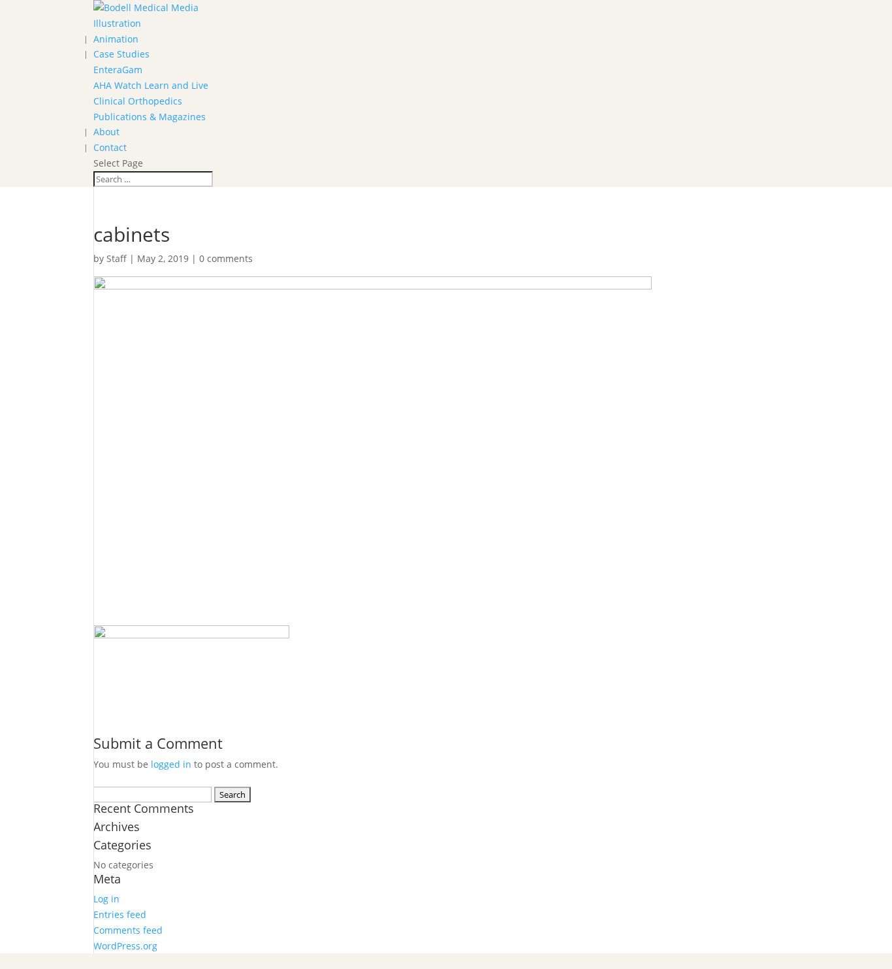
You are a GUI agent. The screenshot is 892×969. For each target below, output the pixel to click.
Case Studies (121, 54)
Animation (115, 39)
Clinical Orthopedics (137, 101)
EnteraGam (117, 69)
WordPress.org (125, 946)
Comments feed (128, 930)
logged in (171, 764)
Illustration (117, 23)
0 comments (226, 258)
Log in (106, 899)
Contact (110, 147)
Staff (116, 258)
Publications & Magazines (149, 116)
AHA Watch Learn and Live (150, 85)
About (106, 131)
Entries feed (119, 914)
